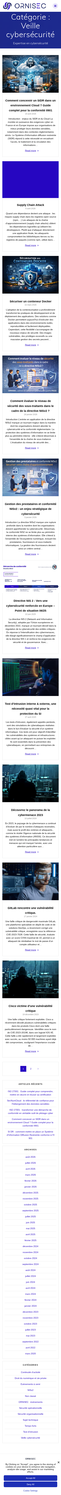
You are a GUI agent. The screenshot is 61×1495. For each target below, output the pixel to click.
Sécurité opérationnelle (30, 1408)
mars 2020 (30, 1353)
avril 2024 (30, 1288)
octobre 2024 (30, 1258)
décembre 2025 (30, 1192)
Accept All (30, 1478)
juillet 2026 (30, 1163)
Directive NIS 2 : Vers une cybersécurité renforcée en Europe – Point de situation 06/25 (30, 605)
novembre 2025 (30, 1198)
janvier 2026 (30, 1186)
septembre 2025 (30, 1210)
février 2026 (30, 1180)
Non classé (30, 1396)
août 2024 (30, 1270)
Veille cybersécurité (30, 1438)
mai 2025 (30, 1228)
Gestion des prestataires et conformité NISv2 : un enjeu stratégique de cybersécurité (30, 508)
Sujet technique (30, 1420)
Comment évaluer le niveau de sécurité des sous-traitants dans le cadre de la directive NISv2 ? (30, 405)
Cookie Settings (30, 1491)
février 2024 (30, 1300)
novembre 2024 (30, 1252)
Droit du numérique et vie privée (30, 1378)
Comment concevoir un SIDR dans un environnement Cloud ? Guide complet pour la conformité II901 (30, 105)
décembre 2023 (30, 1312)
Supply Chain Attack (30, 205)
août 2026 (30, 1157)
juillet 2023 (30, 1329)
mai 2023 (30, 1335)
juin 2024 (30, 1282)
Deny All (30, 1484)
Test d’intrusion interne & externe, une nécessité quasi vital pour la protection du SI (30, 708)
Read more (30, 150)
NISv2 (30, 1390)
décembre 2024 (30, 1246)
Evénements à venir (30, 1384)
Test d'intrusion (30, 1432)
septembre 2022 (30, 1341)
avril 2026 (30, 1169)
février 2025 (30, 1240)
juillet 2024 (30, 1276)
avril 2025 (30, 1234)
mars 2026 (30, 1175)
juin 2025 (30, 1222)
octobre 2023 (30, 1323)
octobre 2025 (30, 1204)
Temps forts (30, 1426)
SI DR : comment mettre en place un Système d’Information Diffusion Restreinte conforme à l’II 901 (30, 1134)
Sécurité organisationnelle (30, 1414)
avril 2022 (30, 1347)
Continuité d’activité (30, 1372)
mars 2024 (30, 1294)
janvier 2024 (30, 1306)
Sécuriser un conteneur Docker (30, 301)
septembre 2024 (30, 1264)
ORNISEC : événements (31, 1402)
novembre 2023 (30, 1318)
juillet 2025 (30, 1216)
